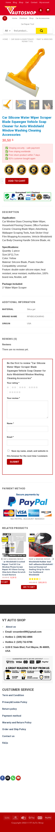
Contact (34, 2)
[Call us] (13, 778)
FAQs (5, 743)
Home (8, 2)
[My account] (40, 10)
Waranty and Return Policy (16, 722)
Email (10, 437)
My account (44, 2)
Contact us (8, 736)
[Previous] (7, 72)
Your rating (13, 383)
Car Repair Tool (27, 24)
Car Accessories (42, 18)
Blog (15, 2)
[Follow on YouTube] (18, 778)
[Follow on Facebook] (2, 778)
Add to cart (16, 181)
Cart (27, 2)
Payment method (11, 715)
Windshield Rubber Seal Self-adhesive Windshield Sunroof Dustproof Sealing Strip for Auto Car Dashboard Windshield (41, 568)
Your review (13, 398)
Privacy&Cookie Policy (14, 702)
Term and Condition (13, 695)
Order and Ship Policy (14, 729)
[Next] (48, 72)
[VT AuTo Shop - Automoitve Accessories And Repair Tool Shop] (20, 10)
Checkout (23, 18)
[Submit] (41, 31)
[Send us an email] (7, 778)
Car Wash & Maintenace (22, 39)
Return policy (9, 709)
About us (11, 626)
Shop (21, 2)
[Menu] (4, 18)
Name (10, 423)
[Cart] (47, 10)
